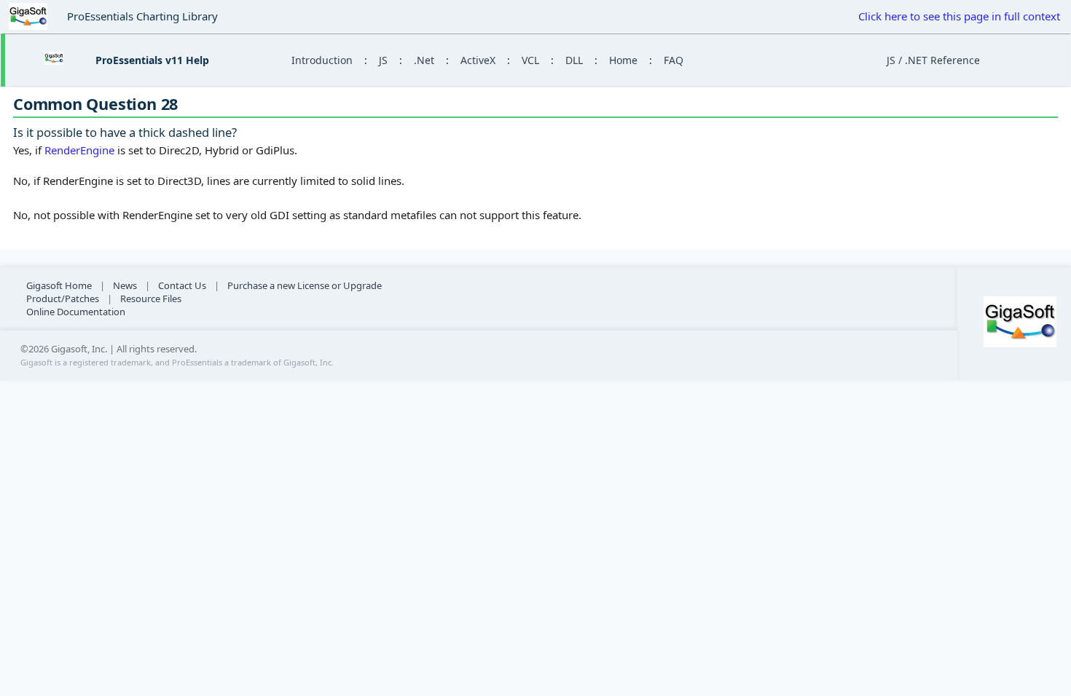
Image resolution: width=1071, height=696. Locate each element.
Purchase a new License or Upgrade (304, 285)
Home (623, 60)
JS (383, 60)
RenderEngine (79, 150)
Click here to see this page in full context (959, 16)
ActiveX (477, 60)
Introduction (322, 60)
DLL (574, 60)
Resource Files (150, 298)
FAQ (673, 60)
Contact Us (182, 285)
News (125, 285)
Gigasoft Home (59, 285)
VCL (530, 60)
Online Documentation (75, 311)
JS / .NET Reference (933, 60)
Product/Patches (62, 298)
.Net (424, 60)
